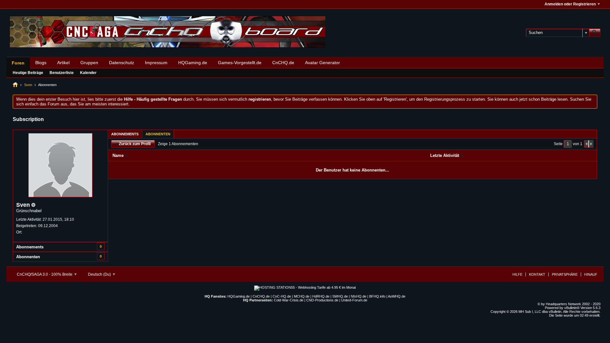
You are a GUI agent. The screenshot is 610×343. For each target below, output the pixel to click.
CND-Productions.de (322, 300)
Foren (18, 62)
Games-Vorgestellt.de (239, 62)
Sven (28, 85)
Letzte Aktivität (444, 155)
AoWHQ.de (396, 296)
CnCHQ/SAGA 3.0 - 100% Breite (45, 274)
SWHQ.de (340, 296)
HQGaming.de (192, 62)
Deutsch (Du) (100, 274)
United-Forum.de (354, 300)
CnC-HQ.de (282, 296)
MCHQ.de (301, 296)
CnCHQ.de (283, 62)
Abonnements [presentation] (125, 134)
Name (118, 155)
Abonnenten (28, 256)
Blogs (40, 62)
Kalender (88, 73)
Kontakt (537, 274)
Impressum (156, 62)
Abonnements (30, 247)
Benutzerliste (62, 73)
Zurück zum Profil (135, 144)
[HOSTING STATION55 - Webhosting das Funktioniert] (305, 287)
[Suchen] (594, 33)
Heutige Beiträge (28, 73)
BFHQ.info (377, 296)
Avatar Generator (322, 62)
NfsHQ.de (358, 296)
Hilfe (517, 274)
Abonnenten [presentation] (158, 134)
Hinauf (590, 274)
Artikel (63, 62)
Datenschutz (121, 62)
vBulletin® (572, 308)
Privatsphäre (565, 274)
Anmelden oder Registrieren (570, 4)
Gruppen (89, 62)
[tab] (125, 134)
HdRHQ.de (320, 296)
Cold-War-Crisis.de (288, 300)
